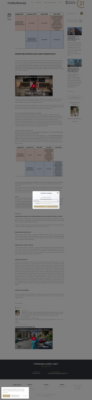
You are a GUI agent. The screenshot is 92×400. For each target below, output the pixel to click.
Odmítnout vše (15, 396)
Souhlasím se (38, 203)
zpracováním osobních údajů (46, 203)
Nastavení (25, 395)
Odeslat (46, 206)
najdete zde (5, 392)
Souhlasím (6, 396)
